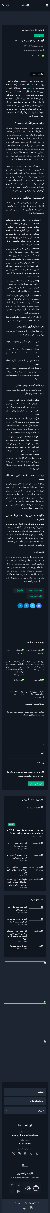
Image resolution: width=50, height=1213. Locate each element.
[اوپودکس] (25, 5)
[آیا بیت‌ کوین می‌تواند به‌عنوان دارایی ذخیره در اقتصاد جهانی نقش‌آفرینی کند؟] (36, 935)
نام (42, 744)
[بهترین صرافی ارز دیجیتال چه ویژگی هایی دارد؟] (36, 871)
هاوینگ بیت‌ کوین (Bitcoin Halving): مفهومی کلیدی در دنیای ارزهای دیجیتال (17, 882)
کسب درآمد (26, 30)
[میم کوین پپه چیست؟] (36, 950)
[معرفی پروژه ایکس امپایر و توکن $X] (35, 684)
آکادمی (34, 30)
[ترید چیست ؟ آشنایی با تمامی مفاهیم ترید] (36, 859)
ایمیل (41, 753)
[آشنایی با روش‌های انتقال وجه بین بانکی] (36, 911)
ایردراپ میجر (35, 596)
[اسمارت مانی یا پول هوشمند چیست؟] (36, 847)
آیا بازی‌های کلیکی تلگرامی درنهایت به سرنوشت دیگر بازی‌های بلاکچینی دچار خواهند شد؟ (15, 667)
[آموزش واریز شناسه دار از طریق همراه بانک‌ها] (36, 923)
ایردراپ (31, 88)
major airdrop (34, 590)
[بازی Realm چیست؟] (15, 684)
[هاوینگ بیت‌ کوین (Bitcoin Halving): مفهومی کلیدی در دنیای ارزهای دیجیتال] (36, 883)
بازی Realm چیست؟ (16, 692)
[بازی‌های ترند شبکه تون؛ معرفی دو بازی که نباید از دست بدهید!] (35, 654)
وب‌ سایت (40, 763)
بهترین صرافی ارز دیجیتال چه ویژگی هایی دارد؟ (17, 869)
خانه (40, 30)
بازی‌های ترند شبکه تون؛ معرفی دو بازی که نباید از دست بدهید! (35, 664)
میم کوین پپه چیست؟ (18, 946)
